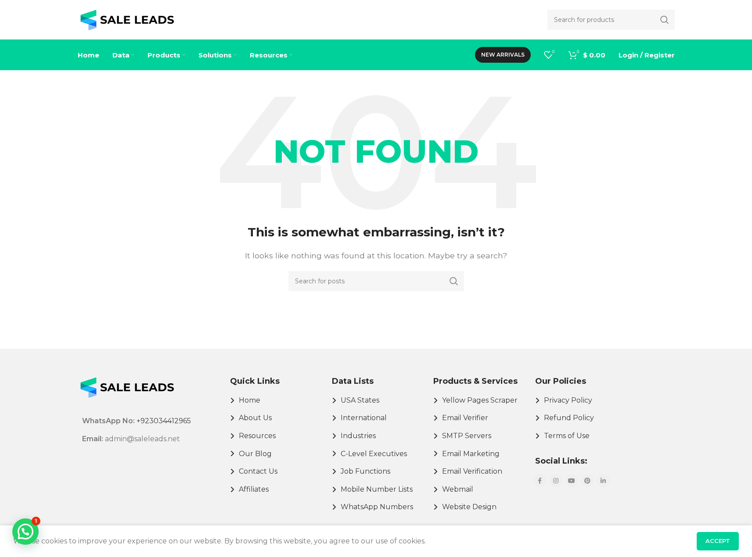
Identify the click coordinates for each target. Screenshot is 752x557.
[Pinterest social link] (587, 480)
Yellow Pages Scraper (480, 400)
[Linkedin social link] (603, 480)
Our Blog (255, 454)
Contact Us (258, 471)
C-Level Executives (374, 454)
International (364, 418)
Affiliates (254, 489)
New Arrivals (503, 54)
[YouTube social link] (571, 480)
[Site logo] (127, 19)
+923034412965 (164, 421)
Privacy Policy (568, 400)
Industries (358, 436)
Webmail (457, 489)
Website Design (469, 507)
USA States (360, 400)
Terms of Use (567, 436)
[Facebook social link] (540, 480)
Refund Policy (569, 418)
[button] (25, 531)
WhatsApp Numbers (377, 507)
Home (249, 400)
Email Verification (472, 471)
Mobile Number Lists (377, 489)
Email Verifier (465, 418)
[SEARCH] (454, 281)
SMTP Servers (466, 436)
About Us (255, 418)
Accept (717, 540)
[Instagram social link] (555, 480)
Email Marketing (471, 454)
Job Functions (365, 471)
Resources (257, 436)
